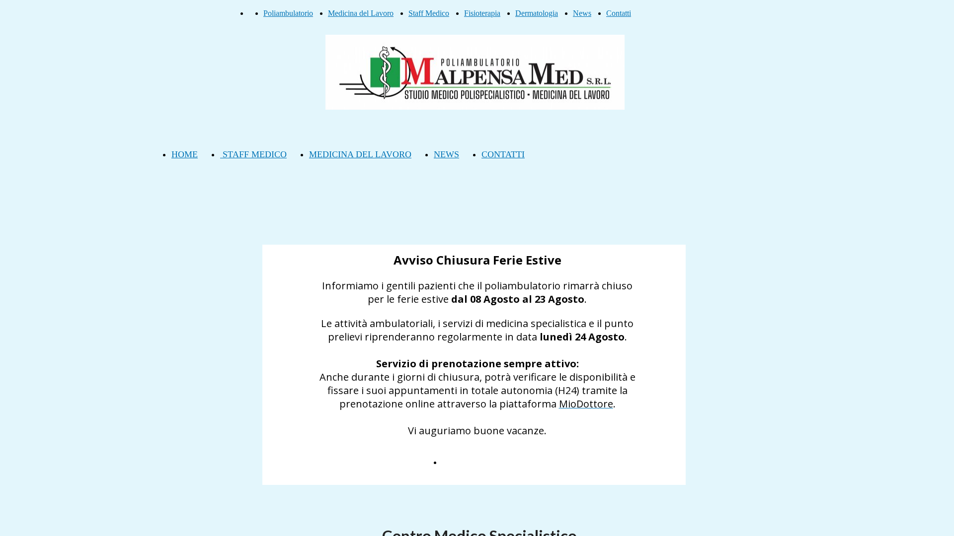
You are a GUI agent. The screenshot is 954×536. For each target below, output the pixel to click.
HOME (184, 154)
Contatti (618, 13)
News (582, 13)
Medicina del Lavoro (361, 13)
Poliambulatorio (288, 13)
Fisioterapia (482, 13)
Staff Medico (428, 13)
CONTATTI (503, 154)
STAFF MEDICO (253, 154)
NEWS (446, 154)
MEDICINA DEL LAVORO (360, 154)
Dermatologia (536, 13)
